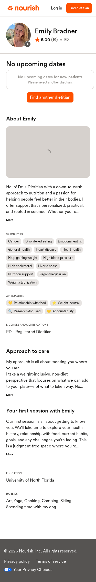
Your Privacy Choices (32, 569)
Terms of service (51, 561)
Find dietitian (79, 8)
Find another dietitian (50, 97)
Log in (56, 8)
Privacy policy (17, 561)
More (9, 220)
